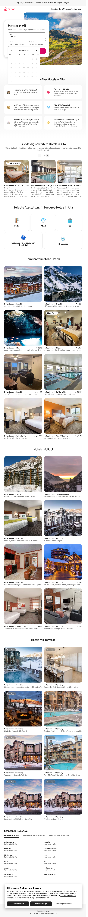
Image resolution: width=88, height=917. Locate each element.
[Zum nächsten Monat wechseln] (36, 50)
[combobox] (27, 36)
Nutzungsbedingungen (49, 913)
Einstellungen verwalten (64, 904)
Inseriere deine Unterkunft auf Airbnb (66, 9)
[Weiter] (47, 155)
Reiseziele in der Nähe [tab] (11, 835)
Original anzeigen (63, 3)
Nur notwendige (41, 904)
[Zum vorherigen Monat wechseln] (11, 50)
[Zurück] (39, 155)
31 (11, 81)
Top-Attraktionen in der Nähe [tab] (59, 835)
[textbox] (17, 44)
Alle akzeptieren (18, 904)
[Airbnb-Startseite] (9, 9)
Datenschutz (34, 913)
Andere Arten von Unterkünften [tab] (34, 835)
